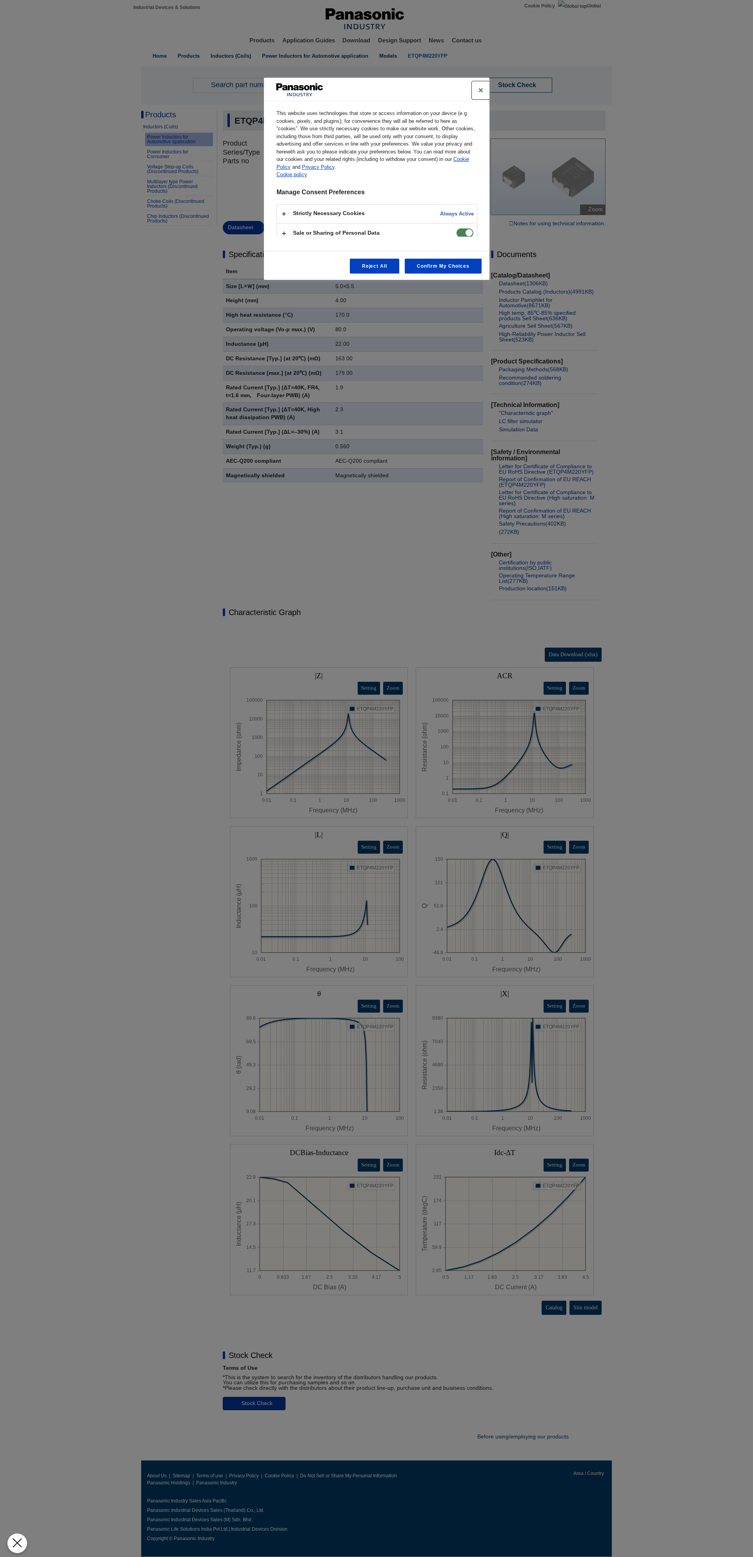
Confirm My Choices (443, 266)
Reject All (374, 266)
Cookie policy (291, 174)
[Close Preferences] (17, 1543)
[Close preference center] (480, 90)
